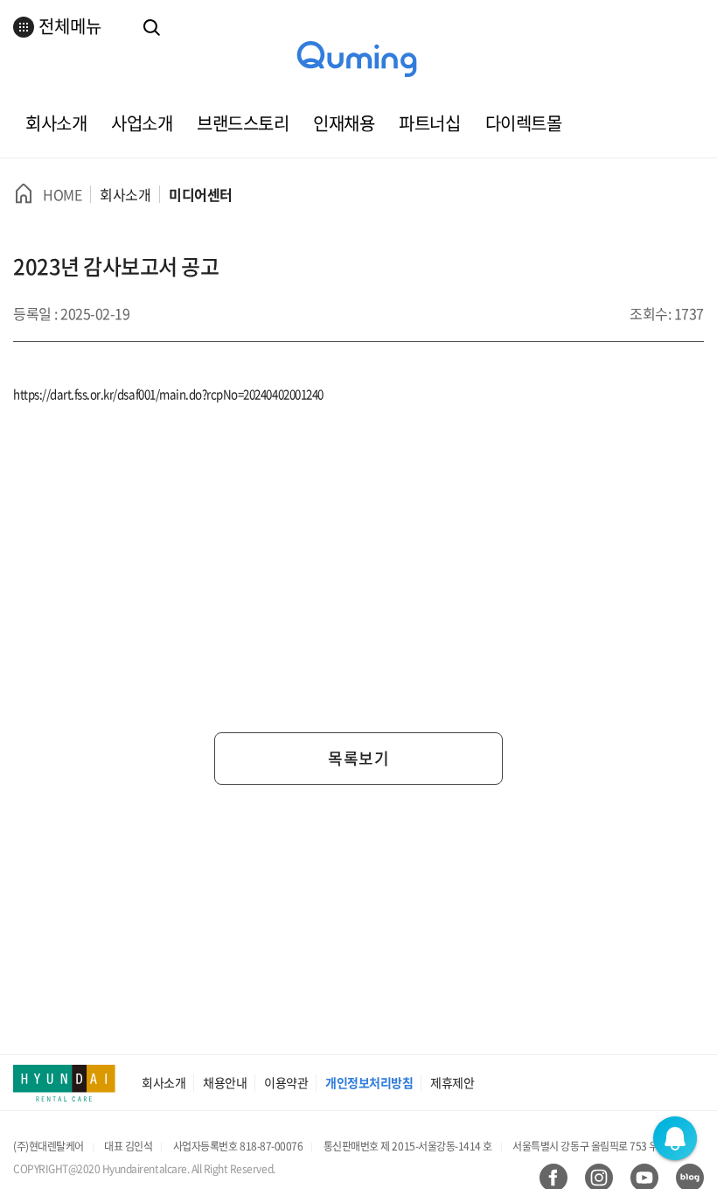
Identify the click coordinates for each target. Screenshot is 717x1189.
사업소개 (141, 123)
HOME (62, 194)
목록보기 (358, 758)
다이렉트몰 (523, 123)
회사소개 (56, 123)
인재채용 (343, 123)
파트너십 (429, 123)
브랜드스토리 (243, 123)
